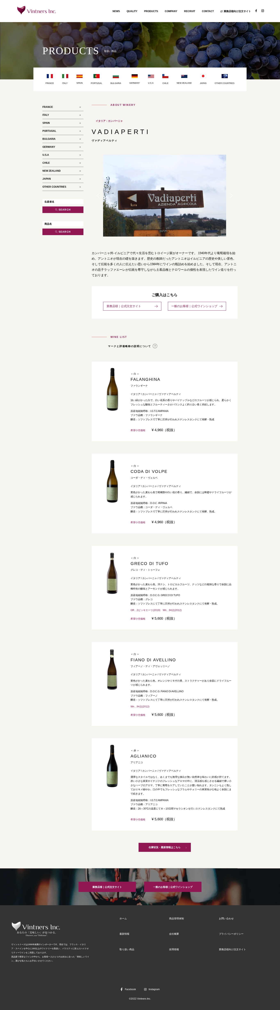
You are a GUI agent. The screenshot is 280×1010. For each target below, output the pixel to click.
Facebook (130, 989)
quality (132, 11)
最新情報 (124, 933)
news (116, 11)
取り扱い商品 (127, 949)
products (151, 11)
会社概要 (174, 933)
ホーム (123, 918)
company (171, 11)
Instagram (154, 989)
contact (208, 11)
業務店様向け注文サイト (237, 11)
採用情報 (174, 949)
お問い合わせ (226, 918)
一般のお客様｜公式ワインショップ (194, 306)
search (65, 209)
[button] (98, 195)
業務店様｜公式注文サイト (130, 306)
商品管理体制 (176, 918)
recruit (189, 11)
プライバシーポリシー (231, 933)
